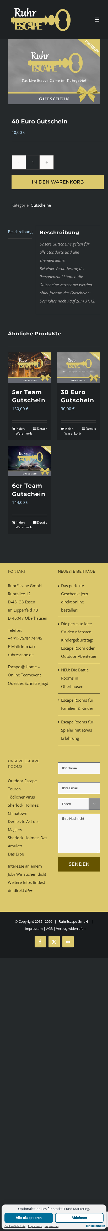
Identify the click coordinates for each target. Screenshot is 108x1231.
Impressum (35, 1226)
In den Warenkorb (58, 182)
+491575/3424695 (25, 638)
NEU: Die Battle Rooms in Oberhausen (75, 678)
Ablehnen (79, 1218)
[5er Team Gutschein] (29, 367)
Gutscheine (41, 205)
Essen (30, 601)
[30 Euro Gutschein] (78, 367)
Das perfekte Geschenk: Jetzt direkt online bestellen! (74, 598)
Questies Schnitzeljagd (28, 683)
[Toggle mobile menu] (97, 19)
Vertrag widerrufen (70, 928)
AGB (49, 928)
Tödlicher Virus (21, 797)
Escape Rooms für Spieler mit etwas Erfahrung (77, 730)
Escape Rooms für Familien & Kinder (77, 704)
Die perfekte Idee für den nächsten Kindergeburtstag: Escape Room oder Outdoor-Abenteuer (78, 640)
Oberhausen (36, 618)
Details (42, 428)
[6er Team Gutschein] (29, 461)
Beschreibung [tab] (20, 231)
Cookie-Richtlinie (14, 1226)
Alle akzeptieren (29, 1218)
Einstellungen (95, 1225)
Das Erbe (16, 854)
